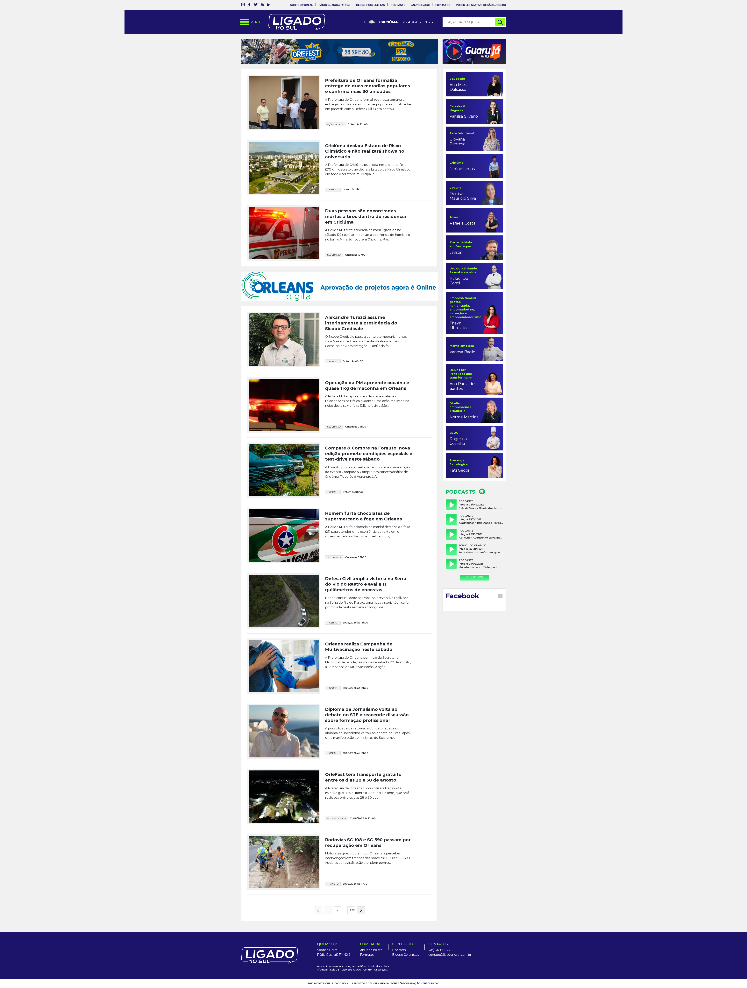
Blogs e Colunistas (370, 4)
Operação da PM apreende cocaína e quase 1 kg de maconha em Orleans (367, 393)
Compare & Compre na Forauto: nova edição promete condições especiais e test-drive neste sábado (368, 462)
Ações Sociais (335, 124)
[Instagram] (243, 5)
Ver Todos (474, 577)
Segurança (334, 255)
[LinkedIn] (268, 5)
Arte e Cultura (336, 826)
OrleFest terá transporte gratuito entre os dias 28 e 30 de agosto (363, 785)
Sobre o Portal (301, 4)
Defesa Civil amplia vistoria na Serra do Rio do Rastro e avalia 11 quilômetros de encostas (365, 592)
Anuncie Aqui (420, 4)
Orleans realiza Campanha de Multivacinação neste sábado (358, 655)
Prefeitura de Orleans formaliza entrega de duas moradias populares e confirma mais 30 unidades (367, 86)
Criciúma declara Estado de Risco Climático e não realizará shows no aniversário (364, 151)
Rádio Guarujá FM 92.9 (335, 4)
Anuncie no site (371, 958)
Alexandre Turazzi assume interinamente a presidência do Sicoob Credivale (361, 331)
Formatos (442, 4)
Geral (333, 189)
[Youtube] (262, 5)
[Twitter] (256, 5)
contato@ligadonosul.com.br (449, 963)
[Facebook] (249, 5)
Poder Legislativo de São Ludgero (481, 4)
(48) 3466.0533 (439, 958)
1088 (351, 918)
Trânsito (332, 892)
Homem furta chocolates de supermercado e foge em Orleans (363, 524)
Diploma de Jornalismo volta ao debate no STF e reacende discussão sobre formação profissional (367, 723)
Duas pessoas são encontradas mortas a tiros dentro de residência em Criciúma (365, 216)
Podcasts (398, 4)
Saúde (333, 696)
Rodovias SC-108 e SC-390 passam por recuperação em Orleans (368, 850)
